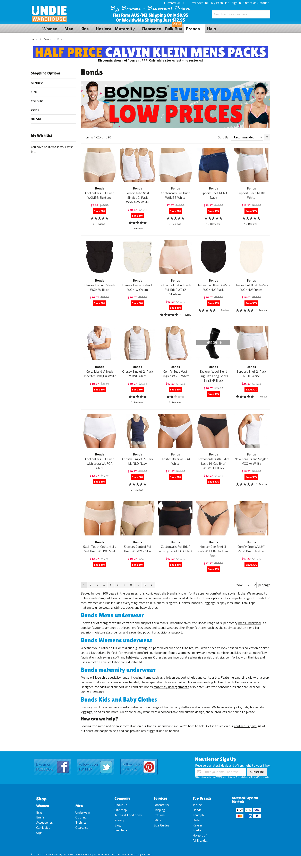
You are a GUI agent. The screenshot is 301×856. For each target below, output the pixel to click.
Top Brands (202, 798)
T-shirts (81, 822)
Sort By (223, 137)
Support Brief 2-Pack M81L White (251, 373)
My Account (200, 2)
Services (160, 798)
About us (120, 804)
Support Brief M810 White (251, 195)
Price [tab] (35, 110)
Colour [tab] (37, 101)
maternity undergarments (171, 686)
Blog (117, 825)
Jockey (197, 804)
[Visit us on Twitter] (95, 758)
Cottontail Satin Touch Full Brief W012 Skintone (175, 290)
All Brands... (200, 840)
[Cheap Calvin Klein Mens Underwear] (150, 48)
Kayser (197, 825)
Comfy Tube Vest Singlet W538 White (175, 373)
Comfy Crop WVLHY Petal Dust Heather (251, 549)
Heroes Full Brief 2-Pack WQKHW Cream (251, 287)
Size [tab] (34, 92)
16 (213, 224)
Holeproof (200, 835)
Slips (39, 832)
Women (42, 805)
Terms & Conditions (128, 815)
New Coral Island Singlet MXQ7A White (251, 461)
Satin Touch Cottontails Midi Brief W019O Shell (99, 549)
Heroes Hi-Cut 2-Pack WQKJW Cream (137, 287)
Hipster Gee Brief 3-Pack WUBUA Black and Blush (213, 551)
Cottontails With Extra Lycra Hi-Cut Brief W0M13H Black (213, 463)
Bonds (197, 809)
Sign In (236, 2)
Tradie (197, 830)
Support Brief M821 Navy (213, 195)
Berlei (196, 820)
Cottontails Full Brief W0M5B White (175, 195)
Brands (48, 39)
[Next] (151, 585)
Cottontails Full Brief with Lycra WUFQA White (99, 463)
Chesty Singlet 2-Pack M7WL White (137, 373)
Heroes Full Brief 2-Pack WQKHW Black (213, 287)
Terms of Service (257, 777)
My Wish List (220, 2)
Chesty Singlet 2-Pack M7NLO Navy (137, 461)
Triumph (198, 815)
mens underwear (249, 622)
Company (122, 798)
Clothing (81, 817)
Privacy (119, 820)
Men (79, 805)
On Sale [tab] (37, 118)
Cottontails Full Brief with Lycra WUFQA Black (175, 549)
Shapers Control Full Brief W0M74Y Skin (137, 549)
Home (34, 39)
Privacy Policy (241, 777)
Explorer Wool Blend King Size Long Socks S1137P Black (213, 376)
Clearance (81, 827)
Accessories (44, 822)
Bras (39, 812)
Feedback (120, 830)
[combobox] (241, 14)
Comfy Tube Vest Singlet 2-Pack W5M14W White (137, 197)
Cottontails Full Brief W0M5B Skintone (99, 195)
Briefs (40, 817)
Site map (120, 809)
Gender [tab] (37, 83)
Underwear (82, 812)
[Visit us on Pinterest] (139, 758)
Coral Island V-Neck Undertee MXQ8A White (99, 373)
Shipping (159, 809)
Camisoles (43, 827)
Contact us (161, 804)
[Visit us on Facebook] (52, 758)
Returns (159, 815)
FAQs (157, 820)
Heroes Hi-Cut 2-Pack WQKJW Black (99, 287)
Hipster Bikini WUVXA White (175, 461)
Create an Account (256, 2)
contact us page (245, 726)
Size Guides (161, 825)
